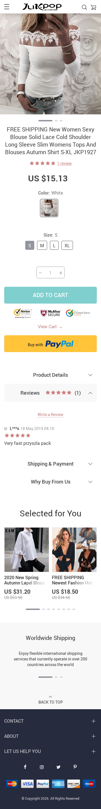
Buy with (36, 344)
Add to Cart (50, 295)
